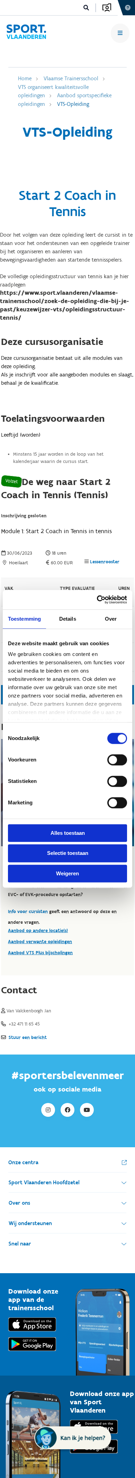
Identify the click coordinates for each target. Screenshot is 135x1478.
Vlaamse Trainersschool (71, 78)
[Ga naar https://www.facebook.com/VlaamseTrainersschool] (67, 1110)
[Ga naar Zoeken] (86, 7)
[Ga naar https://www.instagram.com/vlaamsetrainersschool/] (48, 1110)
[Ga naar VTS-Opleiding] (26, 33)
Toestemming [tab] (24, 619)
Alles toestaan (68, 833)
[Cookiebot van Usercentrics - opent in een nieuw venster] (97, 599)
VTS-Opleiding (73, 104)
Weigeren (67, 873)
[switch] (117, 759)
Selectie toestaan (67, 853)
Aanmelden (107, 7)
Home (25, 78)
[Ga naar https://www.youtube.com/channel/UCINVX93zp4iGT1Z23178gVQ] (87, 1110)
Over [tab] (111, 619)
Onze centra (23, 1162)
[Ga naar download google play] (32, 1352)
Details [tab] (67, 619)
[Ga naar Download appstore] (32, 1333)
